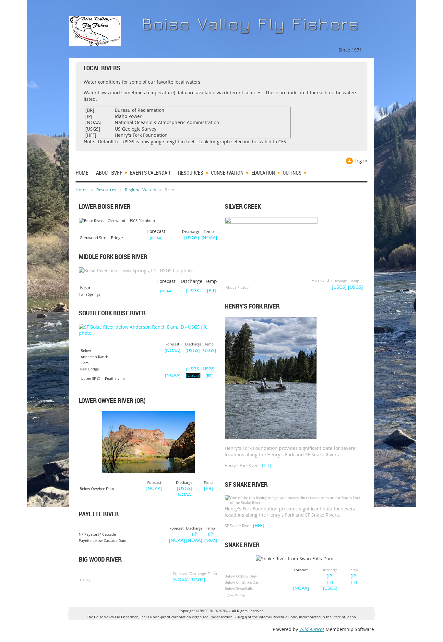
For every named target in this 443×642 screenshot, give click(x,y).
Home (82, 190)
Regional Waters (140, 190)
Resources (106, 190)
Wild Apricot (311, 629)
